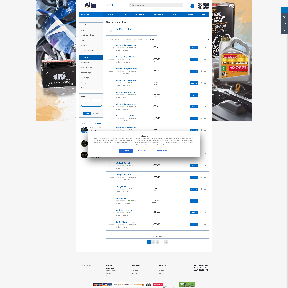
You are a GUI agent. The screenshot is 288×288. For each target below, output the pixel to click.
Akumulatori (85, 25)
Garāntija (109, 276)
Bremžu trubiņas (86, 72)
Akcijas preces (85, 20)
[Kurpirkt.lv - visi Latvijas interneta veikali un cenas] (187, 287)
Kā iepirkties (140, 14)
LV (108, 5)
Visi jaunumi (97, 123)
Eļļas (82, 30)
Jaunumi (110, 14)
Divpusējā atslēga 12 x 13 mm (126, 57)
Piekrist (126, 151)
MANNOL (191, 14)
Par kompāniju (159, 14)
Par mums (136, 265)
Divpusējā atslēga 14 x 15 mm (126, 69)
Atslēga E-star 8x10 (123, 198)
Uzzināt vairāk (161, 151)
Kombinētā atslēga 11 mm (125, 222)
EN (113, 5)
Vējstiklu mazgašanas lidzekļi (88, 51)
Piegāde (109, 273)
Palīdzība (162, 265)
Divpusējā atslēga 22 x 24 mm (126, 80)
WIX (203, 14)
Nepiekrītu (142, 151)
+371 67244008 (202, 4)
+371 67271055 (202, 6)
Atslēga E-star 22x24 (123, 175)
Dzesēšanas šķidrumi (87, 35)
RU (110, 5)
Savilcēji (83, 83)
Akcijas (125, 14)
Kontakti (176, 14)
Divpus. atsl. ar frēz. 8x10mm (126, 116)
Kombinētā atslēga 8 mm (124, 210)
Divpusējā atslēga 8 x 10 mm (126, 104)
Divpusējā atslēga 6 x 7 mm (125, 92)
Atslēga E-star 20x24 (123, 163)
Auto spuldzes (85, 62)
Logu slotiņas (85, 77)
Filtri (82, 40)
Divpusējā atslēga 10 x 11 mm (126, 45)
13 (166, 242)
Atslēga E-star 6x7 (122, 187)
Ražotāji (110, 268)
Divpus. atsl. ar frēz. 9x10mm (126, 128)
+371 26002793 (202, 8)
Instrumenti (84, 57)
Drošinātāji (84, 88)
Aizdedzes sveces (86, 67)
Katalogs (85, 14)
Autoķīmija (84, 45)
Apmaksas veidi (111, 270)
